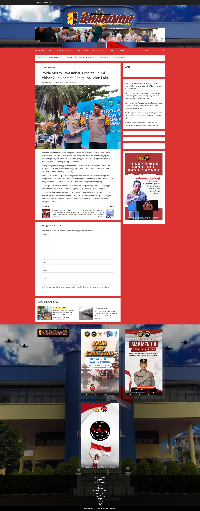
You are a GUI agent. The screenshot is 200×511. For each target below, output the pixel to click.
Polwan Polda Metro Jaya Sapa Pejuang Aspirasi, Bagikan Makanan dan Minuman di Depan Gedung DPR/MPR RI (65, 313)
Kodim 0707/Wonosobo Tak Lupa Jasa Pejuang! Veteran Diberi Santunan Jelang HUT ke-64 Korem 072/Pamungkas (143, 85)
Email (44, 271)
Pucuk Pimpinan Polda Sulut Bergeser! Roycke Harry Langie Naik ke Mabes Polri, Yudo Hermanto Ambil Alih (143, 115)
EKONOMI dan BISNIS (65, 50)
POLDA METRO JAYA (48, 68)
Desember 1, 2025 (62, 82)
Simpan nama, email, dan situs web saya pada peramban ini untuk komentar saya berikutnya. (76, 287)
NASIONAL (111, 50)
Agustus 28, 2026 (60, 320)
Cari (128, 66)
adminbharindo (48, 82)
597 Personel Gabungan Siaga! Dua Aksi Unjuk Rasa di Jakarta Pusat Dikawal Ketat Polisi (106, 313)
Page (131, 50)
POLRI (147, 50)
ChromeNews (100, 509)
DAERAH (51, 50)
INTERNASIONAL (98, 50)
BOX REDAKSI (40, 50)
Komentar (46, 234)
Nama (44, 262)
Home (78, 50)
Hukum (86, 50)
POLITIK (139, 50)
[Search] (163, 50)
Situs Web (45, 279)
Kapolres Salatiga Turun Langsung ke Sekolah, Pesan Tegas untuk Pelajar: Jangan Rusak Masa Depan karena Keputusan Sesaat (143, 105)
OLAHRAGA (122, 50)
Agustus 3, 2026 (101, 318)
